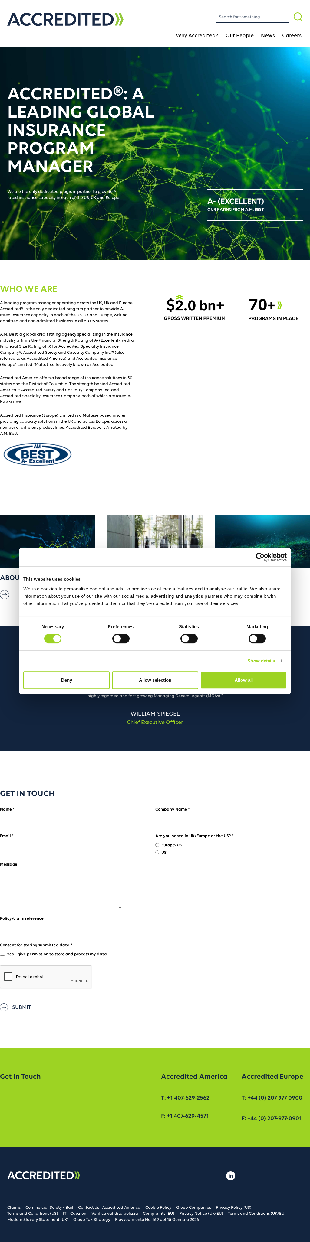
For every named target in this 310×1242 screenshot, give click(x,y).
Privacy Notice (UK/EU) (201, 1213)
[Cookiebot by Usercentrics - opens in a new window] (260, 557)
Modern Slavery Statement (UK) (37, 1220)
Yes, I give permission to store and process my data (57, 954)
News (268, 35)
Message (8, 864)
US (164, 852)
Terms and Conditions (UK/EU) (257, 1213)
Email (7, 836)
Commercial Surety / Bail (49, 1207)
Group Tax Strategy (91, 1220)
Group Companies (193, 1207)
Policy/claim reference (22, 918)
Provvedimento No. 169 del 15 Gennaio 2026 (157, 1220)
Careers (292, 35)
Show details (261, 660)
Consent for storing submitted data (36, 945)
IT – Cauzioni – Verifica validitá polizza (100, 1213)
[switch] (121, 638)
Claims (14, 1207)
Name (7, 809)
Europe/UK (171, 845)
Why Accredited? (197, 35)
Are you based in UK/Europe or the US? (194, 836)
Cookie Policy (158, 1207)
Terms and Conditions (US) (32, 1213)
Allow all (244, 680)
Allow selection (155, 680)
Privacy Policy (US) (234, 1207)
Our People (240, 35)
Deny (66, 680)
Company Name (172, 809)
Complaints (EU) (158, 1213)
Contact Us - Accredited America (109, 1207)
